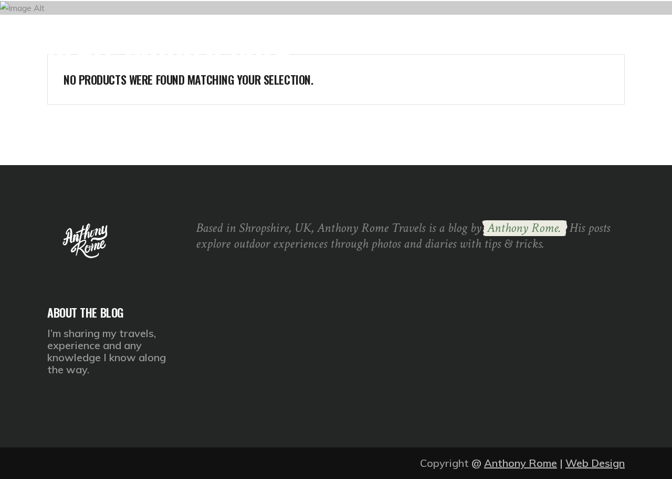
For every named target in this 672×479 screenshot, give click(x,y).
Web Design (595, 463)
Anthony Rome (520, 463)
